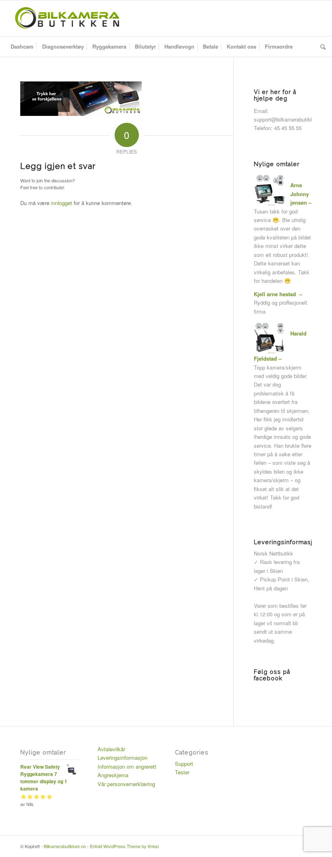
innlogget (61, 203)
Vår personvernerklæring (126, 784)
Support (184, 763)
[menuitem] (22, 46)
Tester (182, 772)
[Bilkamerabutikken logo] (67, 18)
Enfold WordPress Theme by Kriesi (124, 846)
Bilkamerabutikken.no (65, 846)
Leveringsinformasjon (122, 757)
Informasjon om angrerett (127, 766)
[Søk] (321, 46)
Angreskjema (113, 775)
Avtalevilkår (111, 749)
